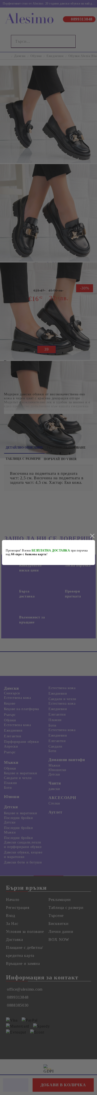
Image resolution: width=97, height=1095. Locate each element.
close (92, 536)
